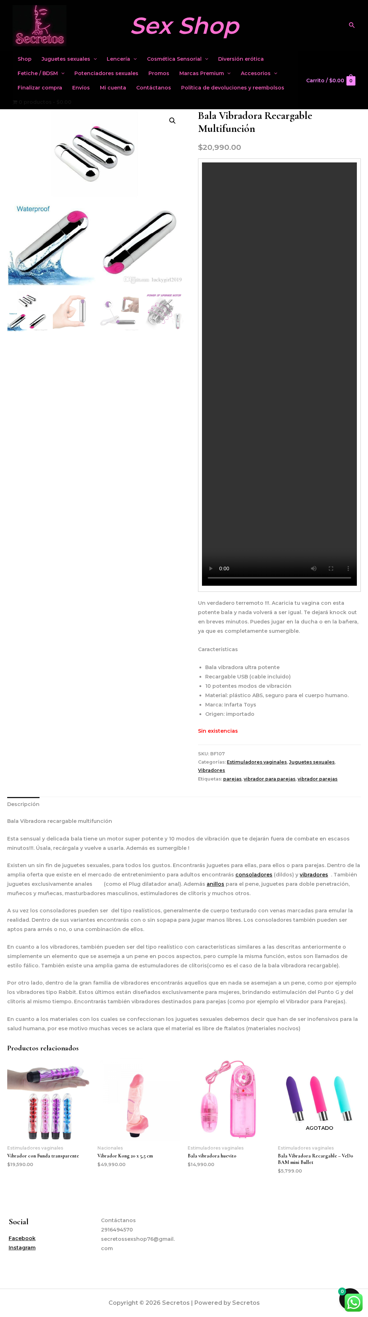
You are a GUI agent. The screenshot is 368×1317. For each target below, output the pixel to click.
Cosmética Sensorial (174, 59)
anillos (215, 884)
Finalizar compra (40, 87)
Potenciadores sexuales (106, 73)
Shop (25, 59)
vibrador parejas (317, 779)
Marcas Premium (201, 73)
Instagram (22, 1247)
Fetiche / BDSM (38, 73)
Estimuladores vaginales (257, 762)
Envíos (81, 87)
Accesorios (256, 73)
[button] (172, 120)
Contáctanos (153, 87)
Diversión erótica (241, 59)
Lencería (118, 59)
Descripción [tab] (23, 804)
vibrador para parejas (269, 779)
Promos (158, 73)
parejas (232, 779)
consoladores (253, 874)
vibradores (314, 874)
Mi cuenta (113, 87)
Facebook (22, 1238)
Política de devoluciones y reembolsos (232, 87)
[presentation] (93, 59)
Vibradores (211, 770)
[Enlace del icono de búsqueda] (352, 25)
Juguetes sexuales (66, 59)
